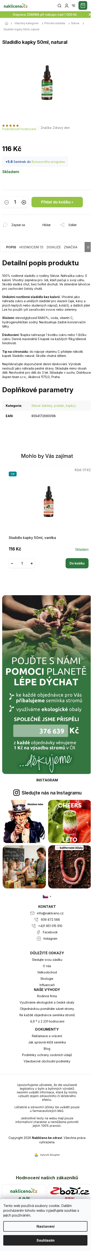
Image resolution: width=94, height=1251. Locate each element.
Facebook (50, 932)
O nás (47, 966)
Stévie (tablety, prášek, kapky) (53, 405)
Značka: (55, 128)
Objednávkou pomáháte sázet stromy (47, 1009)
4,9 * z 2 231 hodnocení (47, 1021)
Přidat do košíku (56, 202)
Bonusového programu (48, 162)
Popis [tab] (11, 247)
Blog (47, 1048)
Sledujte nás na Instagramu (52, 793)
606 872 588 (50, 919)
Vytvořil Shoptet (50, 1154)
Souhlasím (45, 1240)
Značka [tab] (70, 247)
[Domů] (7, 23)
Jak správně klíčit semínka (47, 1042)
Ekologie (47, 978)
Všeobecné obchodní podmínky (47, 1061)
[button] (48, 560)
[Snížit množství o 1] (6, 202)
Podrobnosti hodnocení (19, 129)
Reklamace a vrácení (47, 1036)
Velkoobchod (47, 972)
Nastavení (45, 1226)
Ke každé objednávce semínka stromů (47, 1015)
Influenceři (47, 985)
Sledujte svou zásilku (47, 959)
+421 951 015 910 (50, 926)
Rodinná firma (47, 996)
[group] (47, 523)
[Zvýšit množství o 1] (24, 202)
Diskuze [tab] (54, 247)
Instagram (50, 938)
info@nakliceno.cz (50, 913)
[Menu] (73, 5)
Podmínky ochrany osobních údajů (47, 1055)
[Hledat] (59, 5)
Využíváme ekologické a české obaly (47, 1002)
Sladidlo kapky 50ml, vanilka (32, 538)
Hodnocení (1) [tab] (31, 247)
